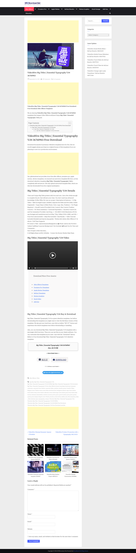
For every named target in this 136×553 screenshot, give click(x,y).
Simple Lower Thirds (43, 396)
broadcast (67, 386)
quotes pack (30, 396)
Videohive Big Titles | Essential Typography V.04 (61, 399)
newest (50, 394)
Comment (31, 489)
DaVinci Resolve (69, 9)
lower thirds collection (43, 392)
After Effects (29, 9)
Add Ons (105, 9)
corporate (30, 388)
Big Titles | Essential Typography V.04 (44, 382)
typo (37, 399)
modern (45, 394)
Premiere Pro (42, 9)
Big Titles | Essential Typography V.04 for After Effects (41, 386)
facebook (51, 390)
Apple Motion (55, 9)
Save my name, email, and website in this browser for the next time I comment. (53, 536)
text (66, 396)
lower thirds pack (63, 392)
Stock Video (37, 299)
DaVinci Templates (39, 293)
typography (42, 399)
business (73, 386)
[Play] (29, 268)
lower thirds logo (54, 392)
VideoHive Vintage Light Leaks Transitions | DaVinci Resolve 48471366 (96, 73)
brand (57, 386)
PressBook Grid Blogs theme (80, 551)
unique (47, 399)
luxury (29, 394)
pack (53, 394)
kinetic (64, 390)
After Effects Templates (41, 284)
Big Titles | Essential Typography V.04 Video (44, 129)
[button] (53, 255)
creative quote (62, 388)
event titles (45, 390)
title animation (71, 396)
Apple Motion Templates (41, 290)
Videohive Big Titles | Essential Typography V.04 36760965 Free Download (46, 403)
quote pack (69, 394)
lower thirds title (72, 392)
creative (56, 388)
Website (29, 529)
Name (29, 514)
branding (62, 386)
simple (36, 396)
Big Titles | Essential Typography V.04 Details (44, 127)
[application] (52, 255)
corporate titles (49, 388)
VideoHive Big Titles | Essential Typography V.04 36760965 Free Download (50, 125)
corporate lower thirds (39, 388)
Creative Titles (70, 388)
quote (56, 394)
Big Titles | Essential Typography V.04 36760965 (39, 384)
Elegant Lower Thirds (33, 390)
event (40, 390)
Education (29, 13)
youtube (63, 405)
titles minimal (31, 399)
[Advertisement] (53, 31)
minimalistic (39, 394)
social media (57, 396)
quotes (74, 394)
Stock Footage (96, 9)
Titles (38, 378)
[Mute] (73, 268)
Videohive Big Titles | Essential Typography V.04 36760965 (42, 401)
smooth (52, 396)
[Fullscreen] (76, 268)
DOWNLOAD (61, 359)
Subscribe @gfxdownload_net (54, 372)
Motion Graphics (84, 9)
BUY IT (45, 359)
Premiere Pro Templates (41, 287)
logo (68, 390)
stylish (63, 396)
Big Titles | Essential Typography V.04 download (65, 384)
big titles (32, 382)
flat (55, 390)
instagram (59, 390)
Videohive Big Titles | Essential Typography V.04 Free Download (43, 405)
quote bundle (62, 394)
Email (29, 521)
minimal (33, 394)
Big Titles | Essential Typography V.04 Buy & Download (48, 130)
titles (77, 396)
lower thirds (72, 390)
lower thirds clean (32, 392)
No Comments (56, 79)
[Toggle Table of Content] (69, 123)
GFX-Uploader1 (46, 79)
